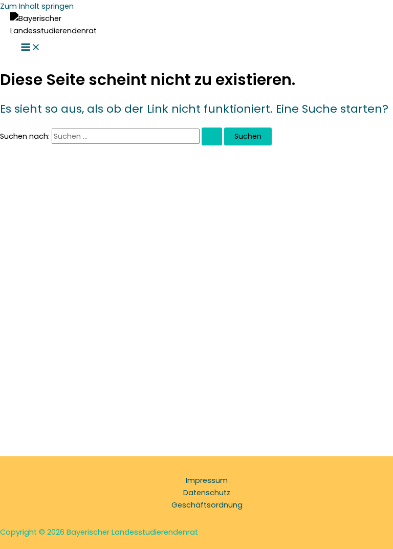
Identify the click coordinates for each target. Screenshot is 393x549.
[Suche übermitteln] (212, 136)
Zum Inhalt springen (37, 6)
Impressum (207, 480)
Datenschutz (206, 493)
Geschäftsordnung (207, 505)
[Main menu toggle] (30, 48)
